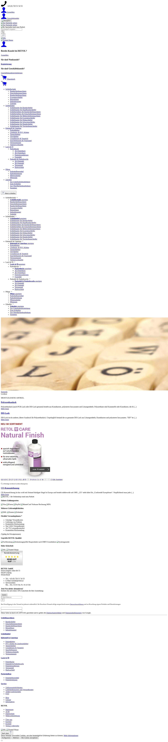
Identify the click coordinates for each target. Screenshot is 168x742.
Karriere (8, 722)
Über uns (8, 720)
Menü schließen (10, 193)
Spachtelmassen (11, 650)
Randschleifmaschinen (13, 626)
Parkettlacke (9, 662)
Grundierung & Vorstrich (14, 648)
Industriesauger (10, 630)
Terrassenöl (9, 668)
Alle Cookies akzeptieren (29, 738)
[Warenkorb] (4, 85)
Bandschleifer (10, 622)
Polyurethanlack (8, 402)
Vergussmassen (10, 654)
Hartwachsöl (10, 670)
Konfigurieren (6, 738)
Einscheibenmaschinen (13, 624)
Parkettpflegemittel (12, 678)
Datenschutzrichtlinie (54, 613)
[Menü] (6, 20)
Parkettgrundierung (12, 666)
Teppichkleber (10, 646)
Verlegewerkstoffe (12, 652)
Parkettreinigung (11, 680)
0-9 (2, 479)
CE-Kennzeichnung (10, 488)
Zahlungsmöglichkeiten (13, 688)
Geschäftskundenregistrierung (11, 73)
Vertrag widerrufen (12, 726)
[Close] (2, 740)
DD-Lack (5, 413)
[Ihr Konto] (4, 46)
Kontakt (8, 724)
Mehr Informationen (71, 736)
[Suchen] (3, 32)
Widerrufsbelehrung (12, 716)
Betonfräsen (9, 628)
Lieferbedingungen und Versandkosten (19, 690)
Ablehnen (16, 738)
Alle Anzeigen (57, 479)
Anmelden (4, 55)
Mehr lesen (5, 409)
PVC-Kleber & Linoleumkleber (16, 644)
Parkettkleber (10, 642)
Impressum (9, 710)
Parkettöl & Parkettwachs (14, 664)
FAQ (7, 694)
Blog (7, 698)
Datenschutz (9, 714)
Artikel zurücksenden (13, 692)
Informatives (10, 702)
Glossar (8, 700)
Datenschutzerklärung (77, 604)
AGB (7, 712)
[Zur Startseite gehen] (9, 23)
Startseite (4, 392)
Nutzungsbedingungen (73, 613)
